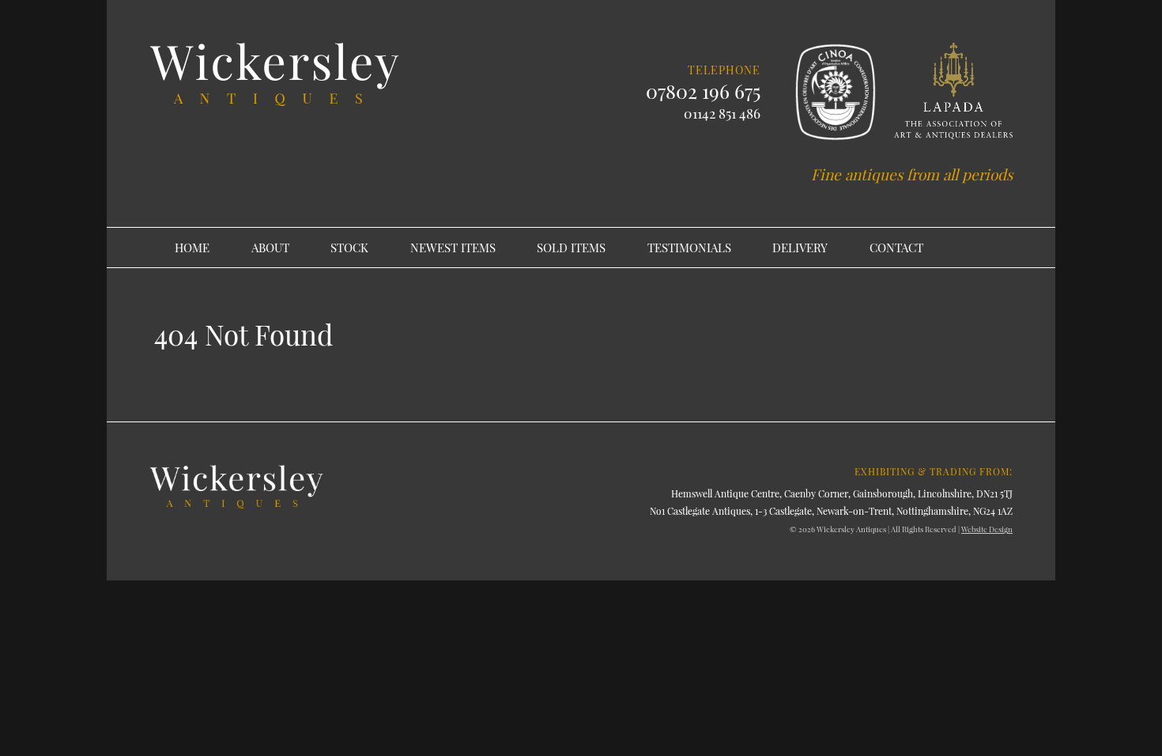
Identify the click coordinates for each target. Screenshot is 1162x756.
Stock (349, 247)
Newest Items (453, 247)
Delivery (800, 247)
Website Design (987, 529)
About (270, 247)
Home (192, 247)
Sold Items (571, 247)
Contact (896, 247)
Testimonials (689, 247)
